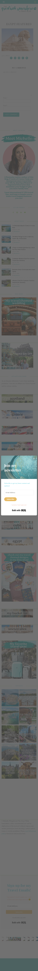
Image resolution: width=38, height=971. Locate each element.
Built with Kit (19, 510)
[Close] (34, 458)
